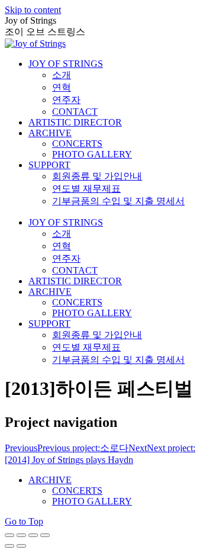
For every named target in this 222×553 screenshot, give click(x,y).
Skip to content (33, 10)
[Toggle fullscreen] (33, 535)
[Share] (21, 535)
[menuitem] (65, 64)
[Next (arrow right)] (21, 546)
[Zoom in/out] (45, 535)
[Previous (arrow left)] (9, 546)
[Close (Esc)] (9, 535)
